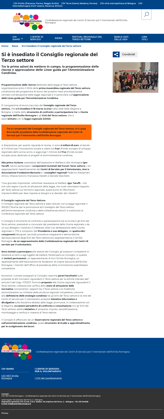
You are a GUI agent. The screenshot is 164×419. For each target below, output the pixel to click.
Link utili (145, 38)
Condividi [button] (128, 54)
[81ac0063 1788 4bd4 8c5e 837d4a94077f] (135, 77)
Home (4, 46)
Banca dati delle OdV (121, 38)
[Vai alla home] (27, 21)
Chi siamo (16, 38)
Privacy (4, 413)
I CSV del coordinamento (48, 378)
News (58, 38)
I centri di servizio (36, 38)
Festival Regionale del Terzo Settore (87, 38)
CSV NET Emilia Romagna (9, 377)
